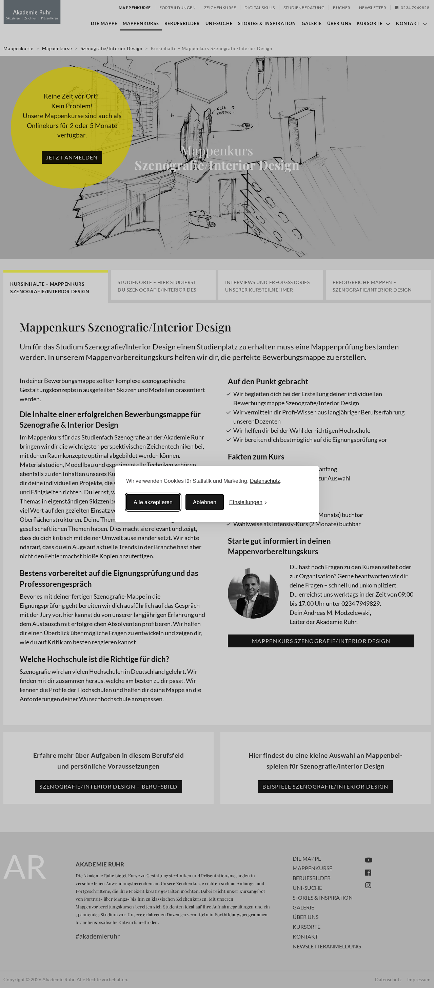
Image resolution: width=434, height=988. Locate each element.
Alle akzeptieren (153, 502)
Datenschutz (265, 481)
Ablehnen (204, 502)
